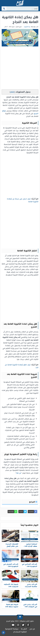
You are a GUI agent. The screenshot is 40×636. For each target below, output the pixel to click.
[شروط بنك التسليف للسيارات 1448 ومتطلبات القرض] (10, 576)
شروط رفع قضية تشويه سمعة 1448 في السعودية (11, 606)
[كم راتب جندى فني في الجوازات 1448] (29, 596)
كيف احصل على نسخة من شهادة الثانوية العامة (22, 200)
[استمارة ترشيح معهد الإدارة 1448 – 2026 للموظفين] (29, 536)
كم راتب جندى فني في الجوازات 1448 (30, 605)
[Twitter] (23, 625)
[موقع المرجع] (20, 3)
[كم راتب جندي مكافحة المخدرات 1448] (29, 576)
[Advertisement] (20, 68)
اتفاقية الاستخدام (20, 631)
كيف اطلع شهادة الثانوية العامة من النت (21, 366)
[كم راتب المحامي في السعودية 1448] (29, 556)
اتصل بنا (24, 628)
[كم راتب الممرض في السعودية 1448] (10, 556)
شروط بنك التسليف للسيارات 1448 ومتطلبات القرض (11, 586)
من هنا (18, 472)
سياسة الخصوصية (11, 628)
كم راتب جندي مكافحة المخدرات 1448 (31, 586)
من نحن (32, 628)
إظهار (12, 92)
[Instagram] (18, 625)
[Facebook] (28, 625)
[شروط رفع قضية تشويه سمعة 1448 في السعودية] (10, 596)
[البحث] (4, 8)
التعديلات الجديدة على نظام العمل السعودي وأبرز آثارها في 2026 (10, 547)
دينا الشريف (27, 27)
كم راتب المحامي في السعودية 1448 (29, 565)
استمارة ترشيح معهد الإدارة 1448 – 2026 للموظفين (30, 546)
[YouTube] (13, 625)
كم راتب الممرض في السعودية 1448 (10, 565)
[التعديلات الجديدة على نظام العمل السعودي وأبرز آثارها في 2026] (10, 536)
